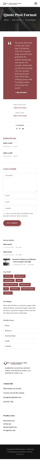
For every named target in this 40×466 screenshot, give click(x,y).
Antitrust (8, 276)
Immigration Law (9, 430)
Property (8, 293)
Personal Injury (28, 288)
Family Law (7, 424)
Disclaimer (20, 454)
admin (6, 20)
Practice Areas (10, 336)
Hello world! (7, 143)
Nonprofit (15, 288)
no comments (30, 20)
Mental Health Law (10, 427)
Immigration (25, 284)
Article (7, 341)
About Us (8, 331)
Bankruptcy (20, 276)
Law (6, 288)
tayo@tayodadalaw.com (12, 397)
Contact (8, 346)
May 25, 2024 (7, 146)
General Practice (11, 284)
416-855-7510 (8, 402)
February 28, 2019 (20, 264)
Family (19, 280)
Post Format (17, 20)
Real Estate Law (9, 421)
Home (7, 326)
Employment (9, 280)
